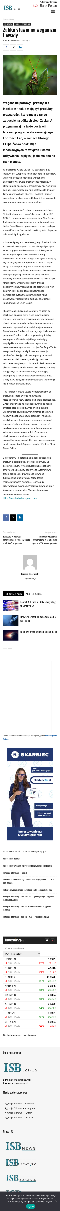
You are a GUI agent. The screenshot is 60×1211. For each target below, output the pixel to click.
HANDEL (17, 24)
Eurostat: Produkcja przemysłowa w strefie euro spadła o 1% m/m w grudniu (44, 540)
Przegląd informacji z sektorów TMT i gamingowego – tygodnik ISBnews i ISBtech (28, 898)
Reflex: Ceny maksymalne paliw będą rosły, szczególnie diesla (27, 889)
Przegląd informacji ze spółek (15, 872)
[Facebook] (6, 47)
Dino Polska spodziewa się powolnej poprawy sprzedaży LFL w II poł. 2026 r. (28, 881)
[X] (13, 47)
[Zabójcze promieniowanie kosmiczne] (10, 635)
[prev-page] (5, 647)
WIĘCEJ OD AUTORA (34, 593)
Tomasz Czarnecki (14, 40)
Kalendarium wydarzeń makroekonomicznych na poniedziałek (27, 865)
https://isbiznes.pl (30, 578)
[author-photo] (30, 569)
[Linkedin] (20, 47)
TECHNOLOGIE (26, 24)
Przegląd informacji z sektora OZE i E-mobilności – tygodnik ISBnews (27, 908)
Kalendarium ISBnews (11, 858)
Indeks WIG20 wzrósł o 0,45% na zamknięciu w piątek (24, 851)
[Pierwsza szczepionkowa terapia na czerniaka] (10, 620)
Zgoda (31, 1206)
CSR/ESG (9, 24)
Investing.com (29, 1035)
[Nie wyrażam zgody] (56, 1201)
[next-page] (10, 647)
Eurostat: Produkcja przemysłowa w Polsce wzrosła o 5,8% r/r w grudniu (16, 540)
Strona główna (8, 19)
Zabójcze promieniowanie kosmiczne (38, 632)
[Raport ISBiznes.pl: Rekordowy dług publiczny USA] (10, 605)
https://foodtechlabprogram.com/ (20, 498)
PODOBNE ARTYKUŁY (13, 593)
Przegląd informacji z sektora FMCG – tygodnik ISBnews (26, 916)
